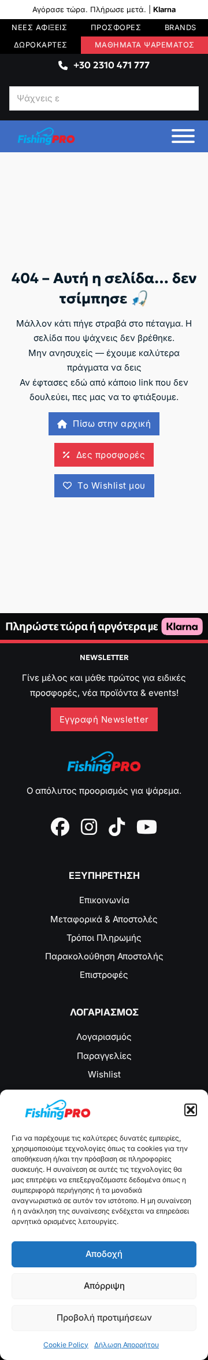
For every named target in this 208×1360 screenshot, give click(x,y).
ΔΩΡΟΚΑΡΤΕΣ (41, 45)
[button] (190, 1110)
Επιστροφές (104, 974)
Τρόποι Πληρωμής (104, 937)
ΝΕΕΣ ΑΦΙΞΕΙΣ (39, 27)
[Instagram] (89, 826)
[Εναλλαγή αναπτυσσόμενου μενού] (63, 65)
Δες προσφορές (111, 454)
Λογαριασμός (104, 1036)
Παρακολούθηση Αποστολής (104, 956)
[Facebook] (60, 826)
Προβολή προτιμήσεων (104, 1317)
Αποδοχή (104, 1253)
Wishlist (104, 1074)
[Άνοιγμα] (183, 136)
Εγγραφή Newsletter (104, 719)
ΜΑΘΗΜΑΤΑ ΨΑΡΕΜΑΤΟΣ (145, 45)
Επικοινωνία (104, 900)
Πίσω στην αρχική (112, 423)
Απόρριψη (104, 1285)
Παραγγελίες (104, 1055)
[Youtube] (147, 826)
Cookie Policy (65, 1344)
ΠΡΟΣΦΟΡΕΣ (116, 27)
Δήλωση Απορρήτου (126, 1344)
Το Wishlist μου (111, 485)
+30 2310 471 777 (111, 65)
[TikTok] (117, 826)
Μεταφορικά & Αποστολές (104, 919)
